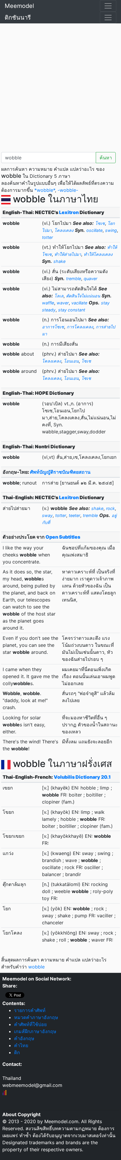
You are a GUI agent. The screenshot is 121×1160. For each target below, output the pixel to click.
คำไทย (21, 1045)
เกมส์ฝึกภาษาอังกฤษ (35, 1031)
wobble (36, 967)
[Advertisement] (60, 86)
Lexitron (69, 212)
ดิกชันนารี (18, 17)
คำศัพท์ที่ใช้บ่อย (30, 1024)
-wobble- (68, 190)
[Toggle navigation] (108, 6)
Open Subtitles (63, 537)
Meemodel (19, 5)
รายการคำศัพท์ (30, 1010)
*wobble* (44, 190)
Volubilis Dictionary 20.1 (82, 777)
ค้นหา (106, 158)
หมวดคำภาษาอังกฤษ (36, 1017)
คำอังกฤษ (24, 1038)
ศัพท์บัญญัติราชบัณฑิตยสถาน (60, 472)
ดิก (17, 1052)
